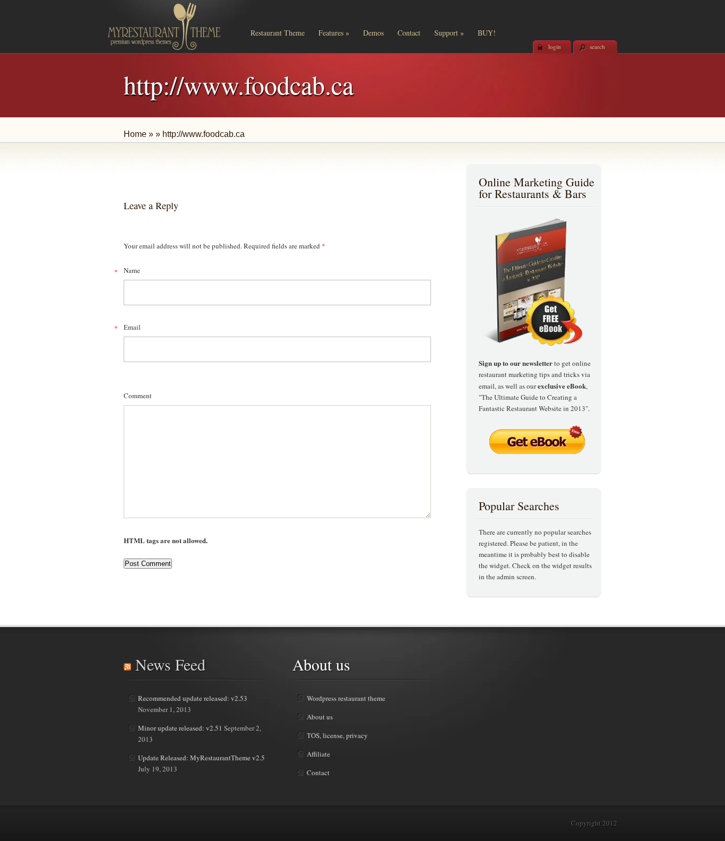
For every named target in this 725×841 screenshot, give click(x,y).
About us (320, 717)
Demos (373, 33)
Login (554, 46)
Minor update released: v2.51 (180, 728)
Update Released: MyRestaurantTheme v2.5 (201, 757)
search (597, 46)
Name (132, 270)
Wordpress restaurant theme (346, 698)
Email (132, 327)
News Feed (170, 664)
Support (449, 33)
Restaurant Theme (278, 33)
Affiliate (318, 754)
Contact (409, 33)
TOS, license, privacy (337, 735)
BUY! (487, 33)
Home (135, 134)
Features (333, 33)
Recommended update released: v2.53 (192, 698)
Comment (138, 395)
